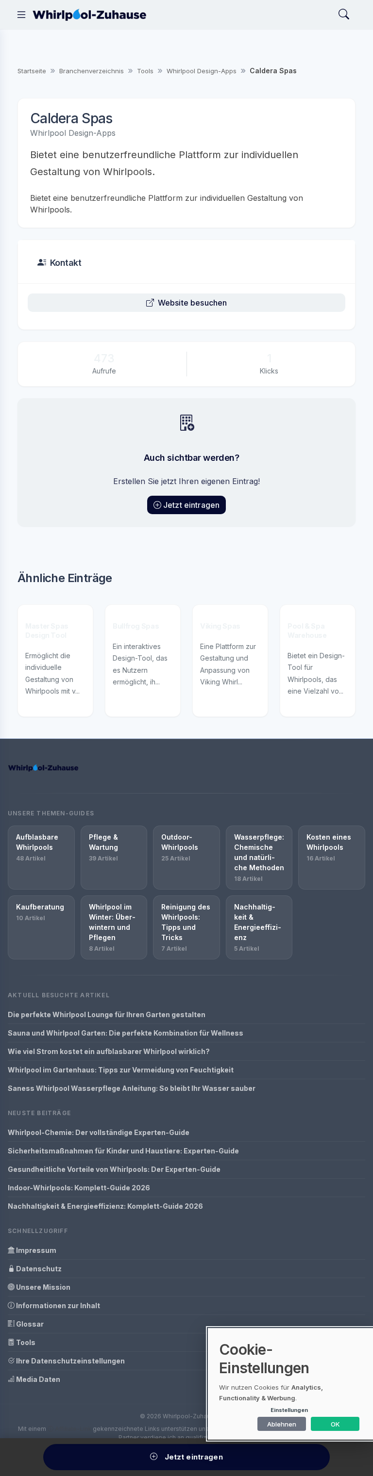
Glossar (29, 1324)
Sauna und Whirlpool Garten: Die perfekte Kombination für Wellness (125, 1033)
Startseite (31, 71)
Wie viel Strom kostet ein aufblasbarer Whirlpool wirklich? (109, 1051)
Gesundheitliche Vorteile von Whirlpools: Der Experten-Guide (114, 1169)
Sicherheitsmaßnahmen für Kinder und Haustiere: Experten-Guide (123, 1151)
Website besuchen (192, 303)
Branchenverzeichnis (91, 71)
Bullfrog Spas (136, 626)
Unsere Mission (42, 1287)
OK (335, 1424)
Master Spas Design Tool (46, 630)
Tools (145, 71)
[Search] (344, 15)
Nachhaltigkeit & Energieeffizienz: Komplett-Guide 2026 (105, 1206)
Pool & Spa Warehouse (307, 630)
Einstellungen (289, 1410)
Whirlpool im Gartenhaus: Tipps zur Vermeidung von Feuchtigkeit (121, 1070)
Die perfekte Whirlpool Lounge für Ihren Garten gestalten (106, 1014)
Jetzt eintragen (191, 505)
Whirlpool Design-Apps (202, 71)
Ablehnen (281, 1424)
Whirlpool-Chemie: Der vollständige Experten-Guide (98, 1132)
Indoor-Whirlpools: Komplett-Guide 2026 (79, 1188)
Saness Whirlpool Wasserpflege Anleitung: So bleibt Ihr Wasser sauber (131, 1088)
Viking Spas (220, 626)
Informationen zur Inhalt (57, 1305)
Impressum (35, 1250)
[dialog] (290, 1384)
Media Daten (37, 1379)
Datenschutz (38, 1269)
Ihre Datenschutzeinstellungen (70, 1361)
